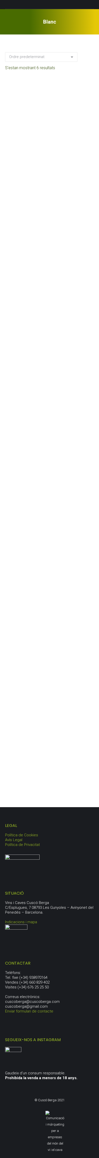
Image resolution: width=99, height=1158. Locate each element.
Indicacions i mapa (21, 922)
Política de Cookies (21, 835)
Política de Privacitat (22, 844)
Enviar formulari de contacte (29, 1011)
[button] (87, 161)
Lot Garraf (49, 544)
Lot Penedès (50, 778)
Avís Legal (13, 840)
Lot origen (49, 661)
